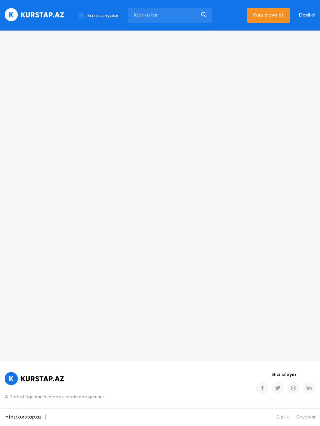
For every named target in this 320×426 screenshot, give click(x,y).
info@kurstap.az (23, 417)
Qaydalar (305, 417)
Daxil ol (307, 15)
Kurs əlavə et (268, 15)
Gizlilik (282, 417)
